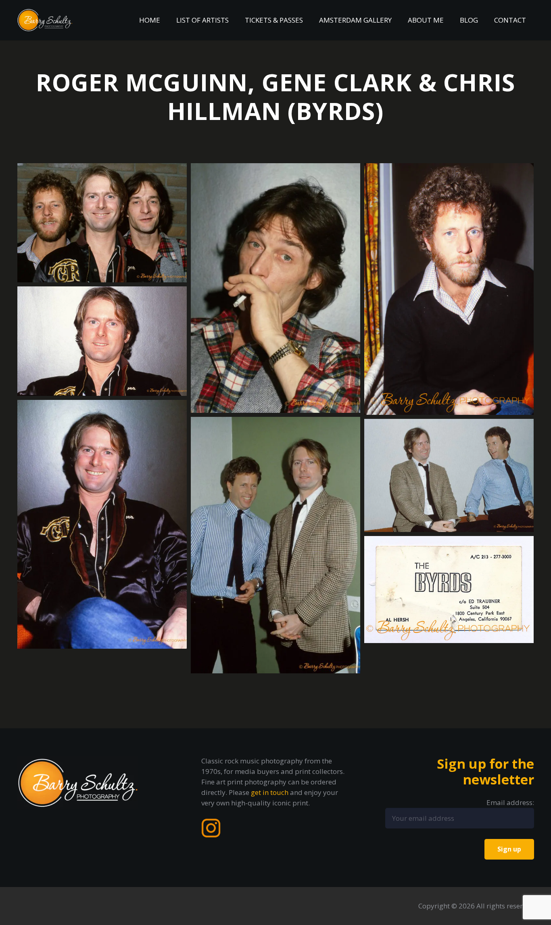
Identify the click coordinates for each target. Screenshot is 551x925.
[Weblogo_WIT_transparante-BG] (45, 20)
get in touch (269, 792)
